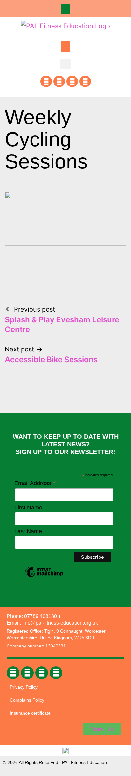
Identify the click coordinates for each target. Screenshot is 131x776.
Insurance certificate (30, 713)
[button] (65, 9)
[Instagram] (59, 81)
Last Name (28, 531)
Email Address (35, 483)
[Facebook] (46, 81)
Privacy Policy (24, 687)
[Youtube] (85, 81)
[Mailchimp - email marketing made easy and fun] (44, 576)
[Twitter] (72, 81)
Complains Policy (27, 700)
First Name (28, 507)
